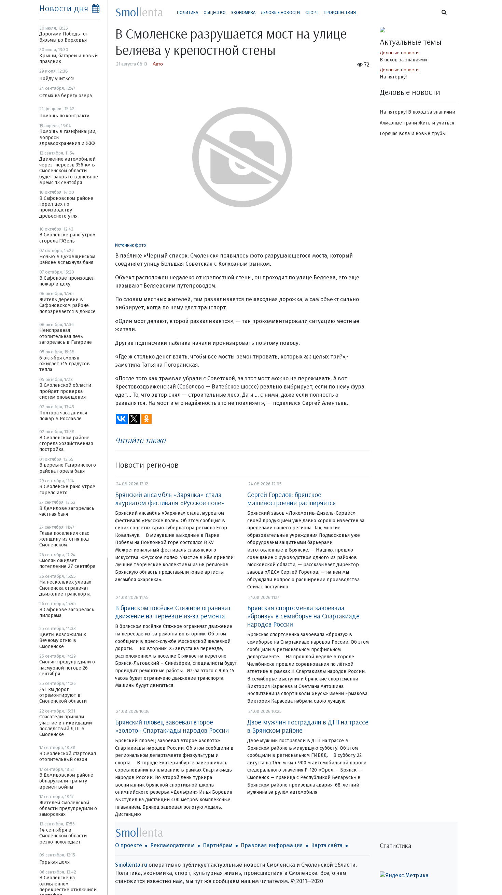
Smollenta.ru (131, 865)
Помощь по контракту (64, 116)
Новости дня (63, 8)
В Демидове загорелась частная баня (66, 511)
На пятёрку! (393, 77)
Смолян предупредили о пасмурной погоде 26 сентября (67, 668)
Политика (187, 12)
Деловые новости (280, 12)
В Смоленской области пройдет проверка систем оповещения (65, 391)
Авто (158, 64)
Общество (215, 12)
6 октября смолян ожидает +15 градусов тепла (64, 364)
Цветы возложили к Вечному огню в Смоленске (62, 640)
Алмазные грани (398, 123)
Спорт (311, 12)
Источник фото (130, 245)
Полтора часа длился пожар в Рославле (63, 416)
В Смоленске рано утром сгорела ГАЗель (67, 238)
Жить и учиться (436, 123)
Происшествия (340, 12)
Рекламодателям (172, 845)
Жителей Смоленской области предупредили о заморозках (68, 809)
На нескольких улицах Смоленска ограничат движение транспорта (65, 588)
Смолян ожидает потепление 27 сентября (67, 563)
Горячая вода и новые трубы (413, 133)
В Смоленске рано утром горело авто (67, 489)
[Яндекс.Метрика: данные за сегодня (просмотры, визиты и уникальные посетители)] (404, 875)
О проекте (128, 845)
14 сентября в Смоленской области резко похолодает (63, 836)
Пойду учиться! (56, 79)
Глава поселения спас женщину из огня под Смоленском (64, 539)
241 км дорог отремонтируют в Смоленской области (63, 695)
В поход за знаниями (403, 60)
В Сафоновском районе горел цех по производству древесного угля (66, 207)
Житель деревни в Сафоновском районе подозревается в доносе (67, 305)
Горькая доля (54, 862)
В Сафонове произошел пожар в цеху (67, 281)
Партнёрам (218, 845)
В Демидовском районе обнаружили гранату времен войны (66, 781)
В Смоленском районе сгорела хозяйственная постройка (66, 444)
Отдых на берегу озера (65, 96)
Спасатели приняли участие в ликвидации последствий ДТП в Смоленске (65, 725)
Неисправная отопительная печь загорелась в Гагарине (65, 336)
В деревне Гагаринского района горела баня (67, 468)
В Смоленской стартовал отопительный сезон (67, 756)
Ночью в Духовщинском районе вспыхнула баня (67, 259)
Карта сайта (327, 845)
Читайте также (140, 440)
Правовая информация (272, 845)
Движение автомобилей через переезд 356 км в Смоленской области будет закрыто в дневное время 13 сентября (68, 171)
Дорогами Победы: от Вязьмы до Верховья (63, 37)
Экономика (243, 12)
